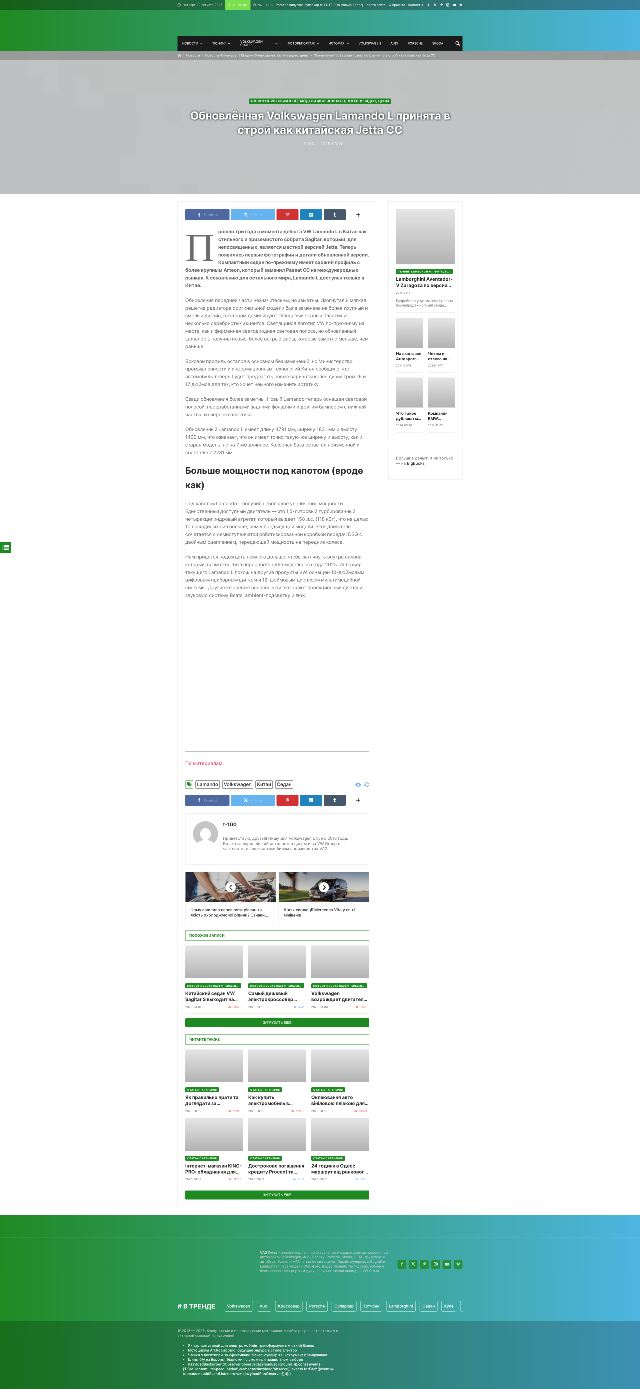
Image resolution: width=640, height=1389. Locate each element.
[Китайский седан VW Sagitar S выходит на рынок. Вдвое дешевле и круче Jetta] (214, 962)
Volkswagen (238, 784)
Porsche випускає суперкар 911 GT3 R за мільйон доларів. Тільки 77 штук (324, 5)
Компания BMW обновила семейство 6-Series (441, 416)
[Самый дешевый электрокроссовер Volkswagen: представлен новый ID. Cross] (277, 962)
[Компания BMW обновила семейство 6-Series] (441, 393)
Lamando (207, 784)
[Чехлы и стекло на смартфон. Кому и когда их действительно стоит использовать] (441, 333)
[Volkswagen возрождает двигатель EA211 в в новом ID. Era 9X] (340, 962)
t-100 (230, 825)
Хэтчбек (335, 1306)
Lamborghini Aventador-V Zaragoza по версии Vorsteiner (424, 282)
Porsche (281, 1306)
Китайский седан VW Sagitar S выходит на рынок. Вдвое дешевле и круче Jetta (214, 996)
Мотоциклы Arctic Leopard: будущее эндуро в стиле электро (242, 1350)
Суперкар (308, 1306)
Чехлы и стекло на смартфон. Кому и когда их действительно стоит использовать (441, 356)
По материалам (203, 763)
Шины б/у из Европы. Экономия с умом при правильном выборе (245, 1359)
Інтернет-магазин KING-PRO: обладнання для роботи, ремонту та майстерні (213, 1169)
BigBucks (416, 463)
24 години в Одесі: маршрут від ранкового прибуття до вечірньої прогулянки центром (339, 1169)
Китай (264, 784)
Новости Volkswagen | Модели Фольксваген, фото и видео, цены (256, 55)
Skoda (433, 1306)
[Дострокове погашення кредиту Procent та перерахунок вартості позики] (277, 1134)
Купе (412, 1306)
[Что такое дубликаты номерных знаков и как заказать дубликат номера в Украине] (409, 393)
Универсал (458, 1306)
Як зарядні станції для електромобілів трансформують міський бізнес (251, 1345)
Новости (193, 55)
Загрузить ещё (277, 1022)
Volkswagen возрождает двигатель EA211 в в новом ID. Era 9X (338, 996)
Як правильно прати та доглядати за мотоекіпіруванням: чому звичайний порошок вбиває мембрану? (211, 1100)
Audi (228, 1306)
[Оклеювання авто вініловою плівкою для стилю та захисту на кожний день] (340, 1066)
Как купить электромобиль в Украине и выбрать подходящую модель (273, 1100)
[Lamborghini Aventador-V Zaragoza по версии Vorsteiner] (425, 236)
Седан (284, 784)
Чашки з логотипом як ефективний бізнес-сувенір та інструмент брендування (257, 1355)
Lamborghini (365, 1306)
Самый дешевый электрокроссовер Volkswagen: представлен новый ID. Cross (275, 996)
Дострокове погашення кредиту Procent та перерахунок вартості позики (276, 1169)
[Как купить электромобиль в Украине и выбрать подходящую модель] (277, 1066)
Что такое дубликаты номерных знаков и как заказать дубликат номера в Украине (408, 416)
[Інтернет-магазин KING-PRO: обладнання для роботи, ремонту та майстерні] (214, 1134)
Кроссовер (253, 1306)
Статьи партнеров (202, 1089)
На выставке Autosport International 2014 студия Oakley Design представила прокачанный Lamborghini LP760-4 (409, 356)
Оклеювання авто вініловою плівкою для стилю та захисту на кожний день (338, 1100)
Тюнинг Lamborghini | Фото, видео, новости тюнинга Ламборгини (425, 271)
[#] (428, 5)
